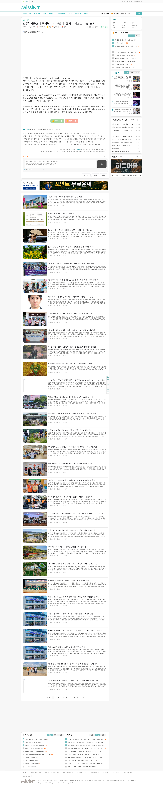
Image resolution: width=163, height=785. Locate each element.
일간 (49, 735)
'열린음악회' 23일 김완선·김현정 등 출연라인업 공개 (122, 102)
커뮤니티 (37, 14)
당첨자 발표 (116, 772)
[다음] (140, 175)
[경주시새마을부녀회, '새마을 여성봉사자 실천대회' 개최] (35, 586)
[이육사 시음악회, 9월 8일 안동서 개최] (35, 219)
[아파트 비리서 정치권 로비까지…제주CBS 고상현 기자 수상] (35, 302)
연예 (114, 23)
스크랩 (104, 27)
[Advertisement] (120, 7)
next (107, 387)
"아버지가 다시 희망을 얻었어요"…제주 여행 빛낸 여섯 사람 (42, 142)
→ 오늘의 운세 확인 (29, 188)
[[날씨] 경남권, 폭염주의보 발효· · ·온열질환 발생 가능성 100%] (35, 252)
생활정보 (51, 14)
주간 (55, 735)
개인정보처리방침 (36, 772)
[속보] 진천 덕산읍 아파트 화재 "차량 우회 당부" (81, 133)
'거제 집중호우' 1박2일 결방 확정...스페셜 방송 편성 (122, 77)
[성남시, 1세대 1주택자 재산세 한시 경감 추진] (35, 202)
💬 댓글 (57, 27)
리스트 (86, 175)
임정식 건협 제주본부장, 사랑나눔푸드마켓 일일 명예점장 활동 (86, 139)
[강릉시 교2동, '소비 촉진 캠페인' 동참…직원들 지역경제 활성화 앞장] (35, 602)
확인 (102, 164)
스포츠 (124, 23)
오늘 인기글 (27, 14)
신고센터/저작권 (68, 772)
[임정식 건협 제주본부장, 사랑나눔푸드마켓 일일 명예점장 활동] (35, 486)
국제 (123, 27)
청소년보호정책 (81, 772)
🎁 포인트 (115, 14)
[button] (123, 1)
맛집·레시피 (62, 14)
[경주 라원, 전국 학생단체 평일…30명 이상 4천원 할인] (35, 552)
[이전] (112, 175)
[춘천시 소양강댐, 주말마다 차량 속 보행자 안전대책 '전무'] (35, 436)
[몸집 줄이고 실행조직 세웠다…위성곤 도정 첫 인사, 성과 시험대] (35, 419)
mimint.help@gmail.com (117, 780)
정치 (133, 23)
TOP (107, 379)
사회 (123, 25)
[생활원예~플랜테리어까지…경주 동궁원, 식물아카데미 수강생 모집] (35, 536)
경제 (114, 25)
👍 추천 (50, 27)
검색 (138, 13)
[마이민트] (25, 1)
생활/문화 (134, 25)
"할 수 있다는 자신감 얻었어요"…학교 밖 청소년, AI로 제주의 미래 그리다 (43, 136)
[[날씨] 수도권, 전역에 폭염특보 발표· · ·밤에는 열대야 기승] (35, 236)
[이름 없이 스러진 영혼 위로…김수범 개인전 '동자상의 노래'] (35, 369)
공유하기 (97, 27)
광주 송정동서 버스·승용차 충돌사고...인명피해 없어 (40, 144)
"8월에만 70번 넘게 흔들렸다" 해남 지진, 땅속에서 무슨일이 (85, 136)
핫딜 (44, 14)
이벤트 (86, 14)
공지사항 (105, 772)
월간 (61, 735)
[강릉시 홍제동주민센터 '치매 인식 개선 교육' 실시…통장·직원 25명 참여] (35, 636)
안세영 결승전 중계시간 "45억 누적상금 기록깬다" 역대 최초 (122, 95)
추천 (132, 72)
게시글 (131, 35)
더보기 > (138, 156)
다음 (103, 175)
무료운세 (78, 14)
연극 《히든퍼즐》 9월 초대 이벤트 (126, 175)
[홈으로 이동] (30, 7)
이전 (95, 175)
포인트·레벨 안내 (28, 776)
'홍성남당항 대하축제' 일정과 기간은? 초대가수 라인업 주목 (42, 139)
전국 (114, 27)
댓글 (107, 389)
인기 (126, 72)
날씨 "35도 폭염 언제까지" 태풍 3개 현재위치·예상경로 (83, 144)
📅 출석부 (105, 14)
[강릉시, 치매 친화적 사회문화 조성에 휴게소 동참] (35, 653)
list (107, 384)
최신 (137, 72)
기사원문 (89, 27)
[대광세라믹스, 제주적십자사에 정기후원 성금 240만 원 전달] (35, 469)
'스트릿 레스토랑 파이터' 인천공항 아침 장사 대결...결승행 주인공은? (123, 111)
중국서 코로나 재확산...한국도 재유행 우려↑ (80, 142)
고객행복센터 (128, 772)
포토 (133, 27)
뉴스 (70, 14)
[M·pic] (34, 1)
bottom (107, 392)
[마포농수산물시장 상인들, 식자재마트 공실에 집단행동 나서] (35, 402)
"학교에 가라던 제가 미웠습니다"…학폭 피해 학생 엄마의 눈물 (43, 133)
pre (107, 382)
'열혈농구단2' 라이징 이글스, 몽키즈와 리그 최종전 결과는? (122, 86)
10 (77, 697)
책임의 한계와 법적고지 (52, 772)
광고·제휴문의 (95, 772)
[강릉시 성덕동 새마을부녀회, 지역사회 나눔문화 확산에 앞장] (35, 619)
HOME (107, 377)
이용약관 (23, 772)
